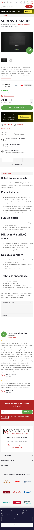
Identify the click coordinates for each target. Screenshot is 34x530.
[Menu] (31, 2)
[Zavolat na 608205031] (21, 2)
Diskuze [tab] (27, 160)
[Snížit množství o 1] (31, 102)
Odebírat (27, 412)
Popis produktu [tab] (7, 160)
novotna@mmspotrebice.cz (18, 445)
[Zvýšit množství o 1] (31, 100)
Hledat (29, 6)
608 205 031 (18, 448)
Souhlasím (17, 525)
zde (23, 515)
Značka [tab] (17, 164)
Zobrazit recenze (12, 337)
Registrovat (27, 11)
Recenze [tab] (18, 160)
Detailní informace (6, 78)
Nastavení (17, 519)
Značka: (5, 129)
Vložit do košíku (18, 108)
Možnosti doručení (9, 96)
